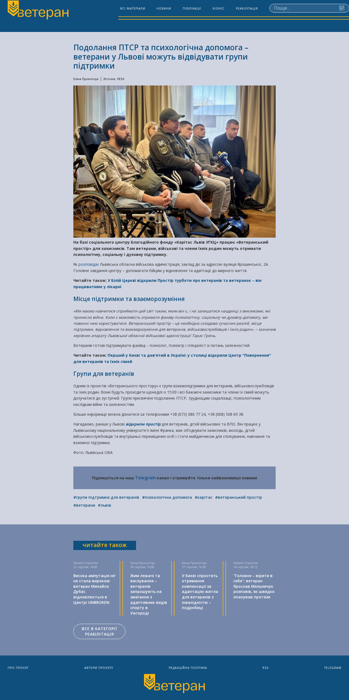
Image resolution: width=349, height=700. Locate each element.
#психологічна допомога (167, 497)
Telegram (145, 478)
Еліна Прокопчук (86, 79)
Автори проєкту (98, 668)
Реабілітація (247, 8)
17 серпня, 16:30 (194, 567)
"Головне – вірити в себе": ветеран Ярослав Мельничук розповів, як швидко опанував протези (254, 586)
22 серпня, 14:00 (85, 567)
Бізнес (219, 8)
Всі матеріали (132, 8)
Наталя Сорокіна (85, 563)
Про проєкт (18, 668)
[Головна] (38, 10)
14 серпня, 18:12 (245, 567)
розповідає (89, 264)
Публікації (192, 8)
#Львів (104, 505)
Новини (164, 8)
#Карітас (203, 497)
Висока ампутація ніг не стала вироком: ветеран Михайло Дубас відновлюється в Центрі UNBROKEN (94, 589)
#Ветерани (84, 505)
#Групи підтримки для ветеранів (106, 497)
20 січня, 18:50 (113, 79)
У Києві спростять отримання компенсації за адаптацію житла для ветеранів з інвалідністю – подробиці (200, 591)
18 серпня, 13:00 (142, 567)
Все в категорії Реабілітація (99, 631)
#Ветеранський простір (238, 497)
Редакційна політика (188, 668)
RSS (266, 668)
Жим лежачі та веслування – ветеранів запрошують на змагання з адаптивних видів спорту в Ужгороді (148, 594)
